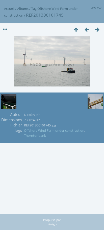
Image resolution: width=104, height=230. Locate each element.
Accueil (9, 8)
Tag (34, 8)
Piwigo (52, 224)
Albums (23, 8)
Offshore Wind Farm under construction (54, 130)
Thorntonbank (35, 135)
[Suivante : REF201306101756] (97, 29)
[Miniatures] (76, 29)
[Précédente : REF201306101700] (86, 29)
